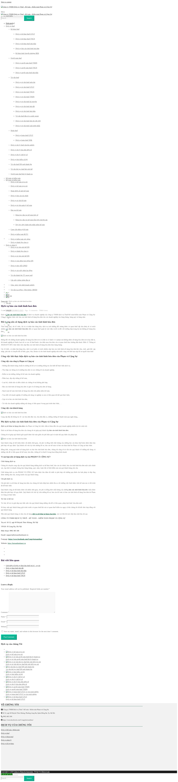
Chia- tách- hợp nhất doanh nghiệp (22, 285)
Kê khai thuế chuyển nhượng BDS (27, 53)
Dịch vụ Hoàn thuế (7, 737)
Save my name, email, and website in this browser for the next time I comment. (31, 631)
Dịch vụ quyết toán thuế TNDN (26, 63)
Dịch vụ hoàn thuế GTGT (24, 135)
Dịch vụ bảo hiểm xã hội (19, 159)
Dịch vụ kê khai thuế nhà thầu (25, 44)
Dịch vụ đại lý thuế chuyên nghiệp (22, 145)
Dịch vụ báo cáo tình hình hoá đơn (27, 48)
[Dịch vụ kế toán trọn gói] (15, 652)
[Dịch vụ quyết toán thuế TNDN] (17, 687)
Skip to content (6, 2)
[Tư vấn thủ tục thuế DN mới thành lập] (20, 667)
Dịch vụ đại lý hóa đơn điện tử (21, 150)
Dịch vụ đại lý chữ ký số (19, 155)
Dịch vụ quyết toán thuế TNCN (26, 68)
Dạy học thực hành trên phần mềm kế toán (30, 225)
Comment (5, 612)
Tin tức (8, 303)
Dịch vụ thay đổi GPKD (19, 266)
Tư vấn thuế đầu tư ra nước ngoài (27, 116)
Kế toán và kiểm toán (13, 180)
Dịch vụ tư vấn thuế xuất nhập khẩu (27, 126)
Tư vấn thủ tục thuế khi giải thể (21, 169)
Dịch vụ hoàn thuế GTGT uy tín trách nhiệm (21, 694)
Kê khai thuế (15, 29)
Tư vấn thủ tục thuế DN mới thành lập (19, 669)
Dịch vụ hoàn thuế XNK (23, 140)
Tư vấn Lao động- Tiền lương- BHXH (24, 290)
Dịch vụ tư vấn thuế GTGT (24, 87)
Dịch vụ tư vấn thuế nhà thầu (25, 111)
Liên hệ (8, 310)
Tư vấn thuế (15, 77)
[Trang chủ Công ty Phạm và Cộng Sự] (26, 7)
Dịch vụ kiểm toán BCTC (19, 234)
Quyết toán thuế (16, 58)
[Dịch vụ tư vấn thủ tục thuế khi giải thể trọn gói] (23, 662)
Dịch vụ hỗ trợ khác (7, 743)
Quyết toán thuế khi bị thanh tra (22, 174)
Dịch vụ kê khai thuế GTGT (25, 34)
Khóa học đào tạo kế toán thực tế (26, 215)
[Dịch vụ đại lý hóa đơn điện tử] (17, 682)
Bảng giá (9, 296)
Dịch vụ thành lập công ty (19, 251)
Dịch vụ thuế (10, 23)
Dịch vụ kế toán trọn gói (19, 186)
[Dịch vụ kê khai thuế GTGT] (16, 697)
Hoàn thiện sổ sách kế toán (20, 191)
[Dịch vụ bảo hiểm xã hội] (15, 672)
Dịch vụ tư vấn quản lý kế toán (21, 205)
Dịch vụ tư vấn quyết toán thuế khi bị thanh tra (22, 659)
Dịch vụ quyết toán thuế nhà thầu (26, 73)
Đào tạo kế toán (16, 210)
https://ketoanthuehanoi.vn (17, 543)
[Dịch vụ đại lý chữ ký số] (15, 677)
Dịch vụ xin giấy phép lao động (21, 270)
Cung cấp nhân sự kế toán (19, 229)
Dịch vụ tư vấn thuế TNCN (24, 92)
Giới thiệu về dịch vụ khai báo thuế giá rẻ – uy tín (23, 566)
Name (3, 617)
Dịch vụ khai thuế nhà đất (14, 568)
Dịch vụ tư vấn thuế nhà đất (25, 106)
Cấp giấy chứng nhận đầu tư (20, 280)
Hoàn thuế (14, 130)
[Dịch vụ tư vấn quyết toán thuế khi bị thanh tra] (23, 657)
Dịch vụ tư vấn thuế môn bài (25, 82)
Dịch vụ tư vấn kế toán (18, 200)
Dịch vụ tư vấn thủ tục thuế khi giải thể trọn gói (22, 664)
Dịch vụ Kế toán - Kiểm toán (10, 730)
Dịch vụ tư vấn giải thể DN (20, 256)
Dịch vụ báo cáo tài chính (19, 196)
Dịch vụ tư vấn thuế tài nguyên (26, 102)
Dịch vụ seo (45, 772)
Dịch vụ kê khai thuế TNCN (25, 39)
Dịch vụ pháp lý (11, 245)
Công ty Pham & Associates (23, 772)
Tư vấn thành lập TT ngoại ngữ (21, 275)
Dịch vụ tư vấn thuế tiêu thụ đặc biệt (28, 121)
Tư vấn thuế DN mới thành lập (21, 164)
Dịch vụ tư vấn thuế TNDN (24, 97)
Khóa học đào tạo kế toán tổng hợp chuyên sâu (31, 220)
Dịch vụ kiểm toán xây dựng (20, 239)
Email (3, 622)
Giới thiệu (9, 16)
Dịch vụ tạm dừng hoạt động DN (22, 261)
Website (3, 627)
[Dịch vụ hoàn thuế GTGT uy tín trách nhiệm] (22, 692)
